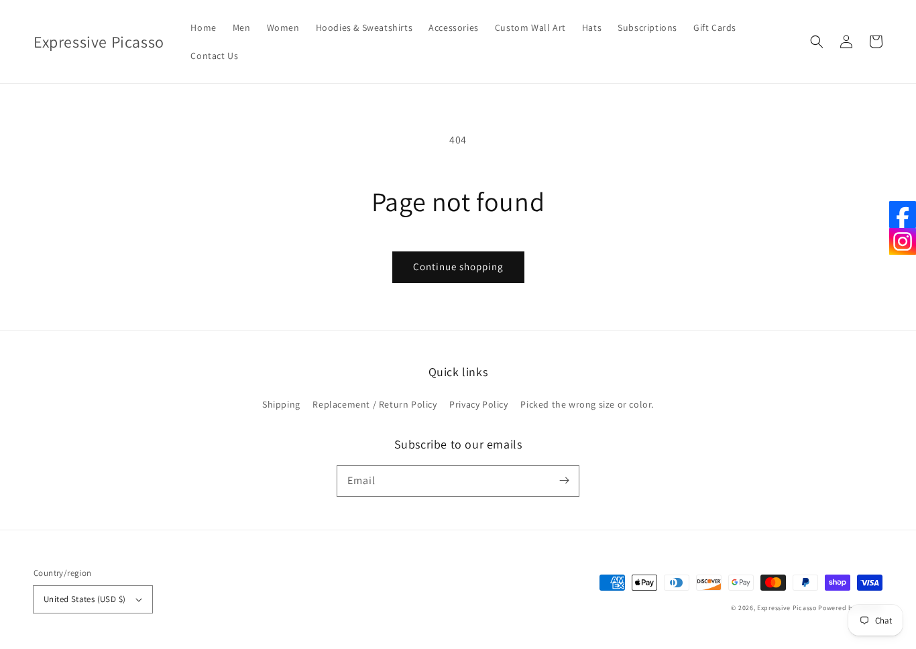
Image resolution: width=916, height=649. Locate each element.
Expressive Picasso (787, 607)
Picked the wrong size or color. (587, 404)
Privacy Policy (478, 404)
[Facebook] (902, 214)
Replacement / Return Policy (374, 404)
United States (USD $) (84, 599)
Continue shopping (458, 266)
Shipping (281, 404)
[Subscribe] (564, 480)
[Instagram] (902, 241)
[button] (817, 41)
